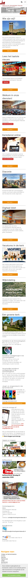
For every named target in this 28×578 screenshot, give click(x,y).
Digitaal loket (4, 559)
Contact (3, 555)
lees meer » (10, 50)
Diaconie (3, 557)
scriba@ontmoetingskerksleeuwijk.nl (17, 517)
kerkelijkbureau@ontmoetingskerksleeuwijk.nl (14, 531)
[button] (19, 571)
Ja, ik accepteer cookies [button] (14, 575)
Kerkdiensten (4, 562)
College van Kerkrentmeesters (8, 554)
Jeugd (2, 560)
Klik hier (6, 82)
